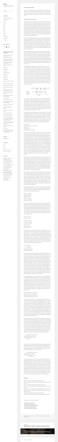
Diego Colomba (9, 162)
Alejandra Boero (5, 79)
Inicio (4, 144)
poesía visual (8, 176)
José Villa (9, 165)
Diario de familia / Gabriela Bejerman (8, 104)
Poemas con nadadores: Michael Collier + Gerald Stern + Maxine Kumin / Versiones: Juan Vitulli (8, 119)
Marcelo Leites (4, 168)
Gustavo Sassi (5, 77)
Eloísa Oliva (9, 163)
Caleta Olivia (8, 159)
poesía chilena (8, 173)
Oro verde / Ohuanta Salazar (7, 105)
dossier (12, 162)
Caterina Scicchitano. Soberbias (7, 99)
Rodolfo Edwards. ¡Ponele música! (8, 85)
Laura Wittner (10, 166)
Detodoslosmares (10, 161)
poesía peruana (8, 175)
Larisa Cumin (4, 166)
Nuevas (4, 28)
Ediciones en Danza (5, 163)
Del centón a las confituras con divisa (30, 404)
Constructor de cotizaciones (7, 151)
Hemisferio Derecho (12, 164)
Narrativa (4, 26)
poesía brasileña (4, 173)
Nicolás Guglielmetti (5, 170)
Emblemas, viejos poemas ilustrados (30, 406)
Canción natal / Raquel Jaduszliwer (8, 114)
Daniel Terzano (5, 67)
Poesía (4, 31)
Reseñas (4, 33)
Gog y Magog (8, 164)
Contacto (4, 148)
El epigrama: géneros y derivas (29, 402)
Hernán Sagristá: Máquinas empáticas (8, 83)
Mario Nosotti (8, 168)
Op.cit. (5, 4)
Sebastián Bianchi (10, 177)
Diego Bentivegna (5, 162)
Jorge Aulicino (5, 165)
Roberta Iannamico (5, 177)
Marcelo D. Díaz (9, 167)
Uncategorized (5, 38)
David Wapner (7, 161)
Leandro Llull (5, 167)
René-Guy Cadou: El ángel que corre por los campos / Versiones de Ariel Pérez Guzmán (8, 122)
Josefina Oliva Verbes (6, 72)
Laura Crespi (7, 166)
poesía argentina (7, 172)
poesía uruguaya (5, 176)
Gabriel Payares (5, 74)
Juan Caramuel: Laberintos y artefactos (30, 408)
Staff (4, 146)
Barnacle (4, 159)
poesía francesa (11, 173)
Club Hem (4, 161)
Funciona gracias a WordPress (28, 439)
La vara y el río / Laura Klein (7, 116)
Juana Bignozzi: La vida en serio (7, 57)
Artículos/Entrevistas (6, 19)
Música (4, 24)
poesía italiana (4, 174)
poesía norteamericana (9, 174)
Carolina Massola (10, 160)
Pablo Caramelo (5, 69)
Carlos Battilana (5, 160)
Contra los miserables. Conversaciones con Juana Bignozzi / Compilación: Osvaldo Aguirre (8, 131)
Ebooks (4, 21)
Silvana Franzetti (5, 178)
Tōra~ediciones (5, 36)
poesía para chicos (5, 175)
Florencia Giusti (4, 164)
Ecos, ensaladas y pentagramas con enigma (31, 405)
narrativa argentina (5, 169)
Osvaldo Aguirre (10, 170)
